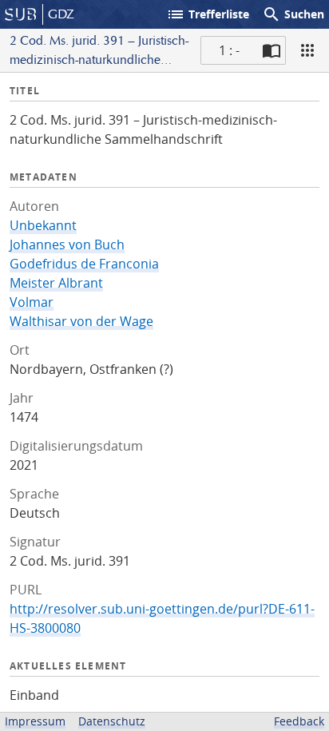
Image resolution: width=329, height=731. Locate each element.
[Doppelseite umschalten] (271, 50)
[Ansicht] (307, 50)
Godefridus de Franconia (84, 263)
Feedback (299, 721)
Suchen (293, 14)
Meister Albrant (56, 283)
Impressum (35, 721)
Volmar (32, 302)
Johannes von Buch (67, 244)
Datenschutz (111, 721)
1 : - (229, 50)
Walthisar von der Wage (81, 321)
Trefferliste (207, 14)
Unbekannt (43, 225)
